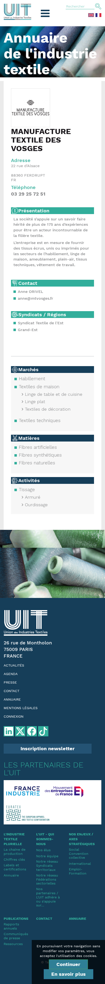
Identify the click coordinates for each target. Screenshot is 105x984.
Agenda (11, 674)
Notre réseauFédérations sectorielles (47, 879)
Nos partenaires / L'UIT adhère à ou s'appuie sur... (48, 897)
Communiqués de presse (16, 936)
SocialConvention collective (78, 854)
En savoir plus (68, 974)
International (80, 864)
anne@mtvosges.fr (35, 298)
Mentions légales (21, 708)
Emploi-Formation (77, 871)
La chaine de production (14, 852)
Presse (10, 682)
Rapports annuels (11, 926)
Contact (11, 691)
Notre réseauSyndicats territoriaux (47, 865)
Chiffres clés (14, 859)
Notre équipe (47, 856)
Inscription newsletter (48, 748)
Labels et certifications (15, 867)
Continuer (68, 964)
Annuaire (12, 699)
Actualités (14, 665)
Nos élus (43, 850)
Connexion (13, 716)
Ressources (13, 944)
